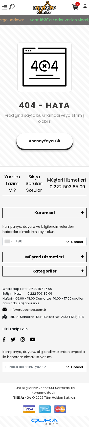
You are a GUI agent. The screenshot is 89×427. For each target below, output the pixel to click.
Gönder (77, 241)
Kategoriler (44, 271)
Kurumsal (44, 213)
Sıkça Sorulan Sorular (34, 183)
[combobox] (8, 241)
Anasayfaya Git (45, 141)
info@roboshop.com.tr (28, 309)
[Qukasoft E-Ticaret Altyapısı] (44, 422)
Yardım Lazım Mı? (12, 183)
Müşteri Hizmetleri (66, 183)
